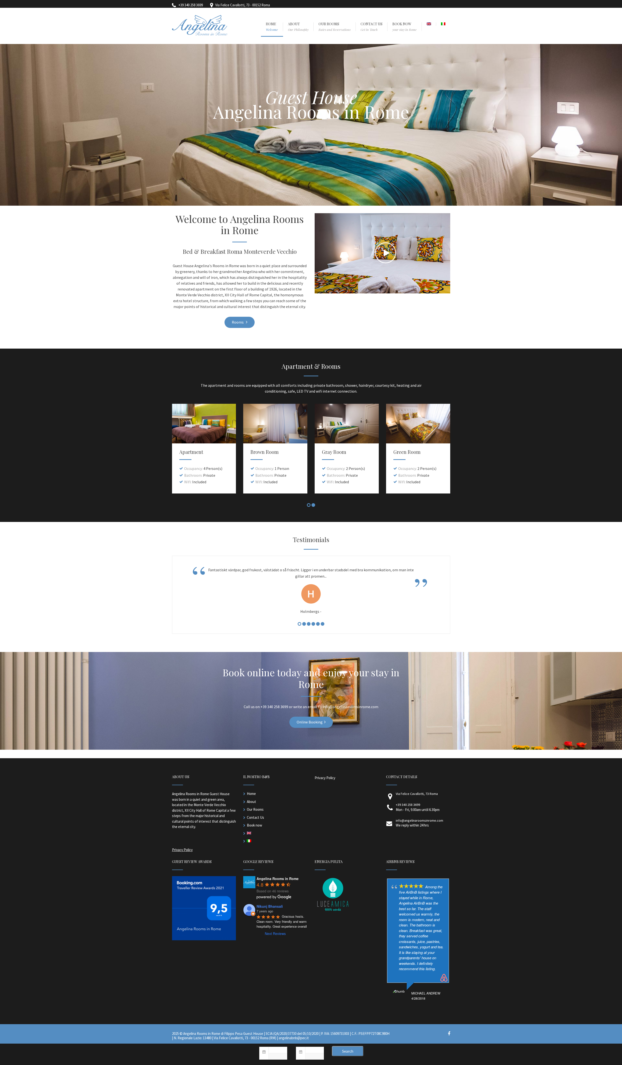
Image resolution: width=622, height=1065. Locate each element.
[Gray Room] (347, 423)
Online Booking (310, 722)
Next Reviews (275, 933)
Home (251, 793)
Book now (254, 825)
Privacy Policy (182, 849)
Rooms (238, 322)
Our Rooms (255, 809)
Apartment (191, 452)
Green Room (407, 452)
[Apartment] (204, 423)
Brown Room (265, 452)
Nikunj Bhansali (270, 906)
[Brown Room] (275, 423)
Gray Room (334, 452)
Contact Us (255, 817)
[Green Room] (418, 423)
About (251, 801)
